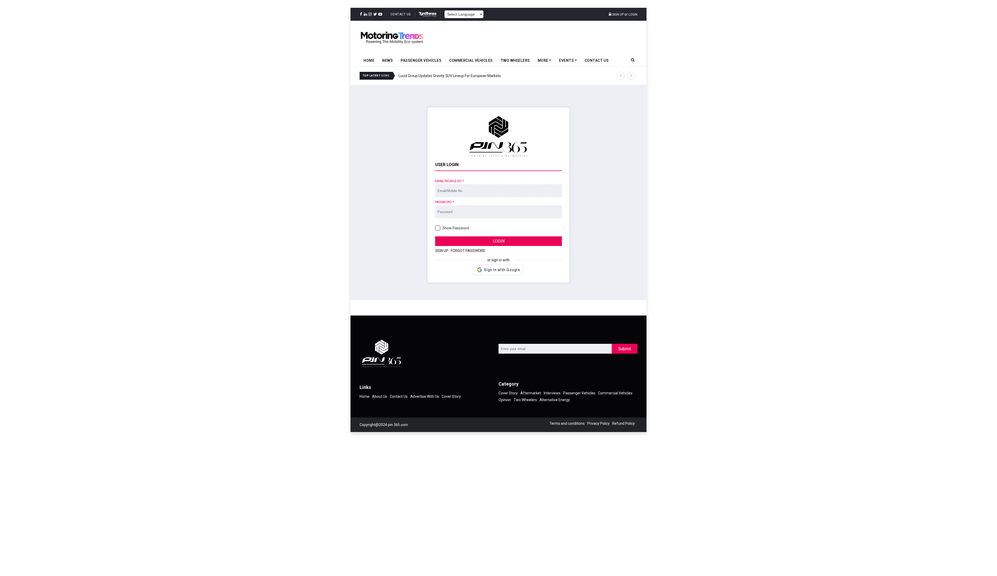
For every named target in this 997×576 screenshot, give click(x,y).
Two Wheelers (515, 60)
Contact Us (400, 14)
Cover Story (451, 396)
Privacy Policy (598, 423)
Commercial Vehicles (471, 60)
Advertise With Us (424, 396)
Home (368, 60)
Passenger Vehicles (421, 60)
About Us (379, 396)
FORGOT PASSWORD (468, 251)
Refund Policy (623, 423)
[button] (620, 76)
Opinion (504, 400)
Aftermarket (530, 393)
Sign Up (617, 14)
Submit (624, 348)
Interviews (552, 393)
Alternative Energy (555, 400)
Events (566, 60)
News (387, 60)
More (543, 60)
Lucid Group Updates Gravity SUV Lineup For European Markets (450, 76)
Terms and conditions (567, 423)
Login (633, 14)
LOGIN (498, 241)
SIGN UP (441, 251)
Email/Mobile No (449, 181)
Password (444, 202)
